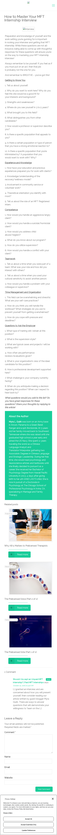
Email (7, 767)
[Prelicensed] (28, 5)
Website (8, 777)
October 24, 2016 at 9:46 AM (23, 686)
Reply (49, 679)
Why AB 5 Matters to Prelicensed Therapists (26, 545)
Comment (10, 732)
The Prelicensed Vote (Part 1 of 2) (20, 652)
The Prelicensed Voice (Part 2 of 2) (21, 599)
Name (7, 756)
